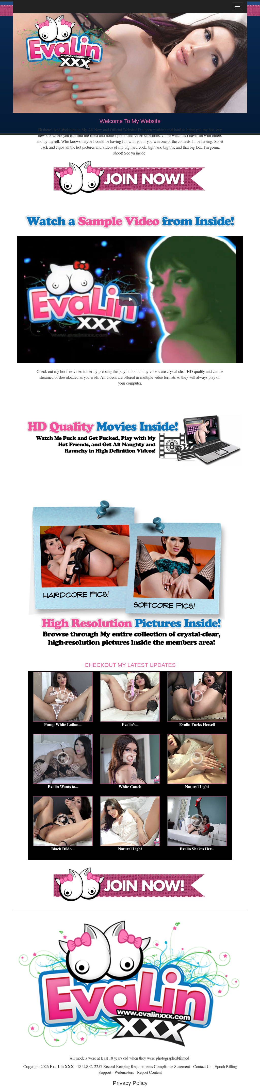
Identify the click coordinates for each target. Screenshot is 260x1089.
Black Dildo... (63, 849)
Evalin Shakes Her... (197, 849)
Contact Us (202, 1066)
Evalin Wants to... (63, 786)
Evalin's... (130, 724)
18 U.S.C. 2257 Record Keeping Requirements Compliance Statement (133, 1066)
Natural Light (197, 786)
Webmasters (124, 1072)
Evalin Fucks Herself (197, 724)
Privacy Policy (130, 1083)
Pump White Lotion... (63, 724)
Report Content (149, 1072)
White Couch (130, 786)
